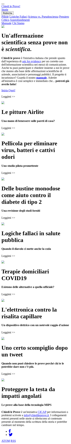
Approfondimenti (20, 19)
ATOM (5, 440)
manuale (41, 77)
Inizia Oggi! (8, 90)
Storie (4, 9)
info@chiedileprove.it (36, 415)
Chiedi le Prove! (10, 6)
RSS (13, 440)
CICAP (42, 411)
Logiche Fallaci (18, 16)
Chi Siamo (18, 23)
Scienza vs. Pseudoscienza (43, 16)
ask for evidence (31, 61)
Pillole (5, 16)
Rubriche (7, 13)
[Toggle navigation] (2, 4)
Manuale (6, 23)
